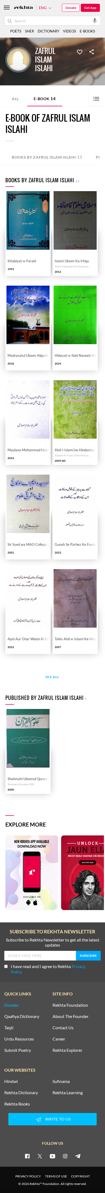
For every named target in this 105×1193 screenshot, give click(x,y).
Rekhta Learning (67, 1092)
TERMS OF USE (56, 1176)
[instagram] (65, 1156)
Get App (90, 8)
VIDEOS (69, 31)
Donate (70, 8)
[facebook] (27, 1156)
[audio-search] (94, 20)
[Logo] (23, 8)
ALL (15, 98)
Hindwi (11, 1081)
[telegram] (78, 1156)
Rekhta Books (17, 1104)
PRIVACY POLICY (28, 1176)
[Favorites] (80, 51)
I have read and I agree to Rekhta (48, 969)
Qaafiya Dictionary (21, 1016)
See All (52, 677)
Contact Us (63, 1027)
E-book (45, 98)
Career (58, 1039)
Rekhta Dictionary (21, 1092)
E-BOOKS (87, 31)
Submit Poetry (17, 1050)
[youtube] (52, 1156)
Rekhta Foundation (70, 1005)
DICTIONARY (48, 31)
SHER (29, 31)
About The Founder (70, 1016)
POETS (15, 31)
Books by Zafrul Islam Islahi (47, 156)
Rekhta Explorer (67, 1050)
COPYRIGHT (80, 1176)
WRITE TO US (58, 1119)
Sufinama (61, 1081)
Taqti (8, 1027)
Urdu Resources (19, 1039)
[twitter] (40, 1156)
